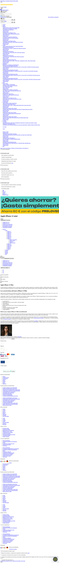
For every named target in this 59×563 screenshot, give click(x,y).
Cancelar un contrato (13, 549)
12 (5, 267)
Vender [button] (5, 7)
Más (3, 146)
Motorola (4, 383)
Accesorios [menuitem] (5, 121)
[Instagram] (1, 349)
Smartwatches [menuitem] (5, 102)
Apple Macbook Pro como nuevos (9, 391)
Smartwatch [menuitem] (22, 122)
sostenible (36, 320)
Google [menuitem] (10, 27)
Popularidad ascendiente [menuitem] (7, 227)
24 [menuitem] (3, 271)
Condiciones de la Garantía (8, 432)
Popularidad (5, 220)
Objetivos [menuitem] (8, 84)
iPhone (4, 376)
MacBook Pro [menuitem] (16, 64)
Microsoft (4, 414)
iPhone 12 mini (12, 242)
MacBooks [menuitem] (5, 63)
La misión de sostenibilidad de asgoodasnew (11, 448)
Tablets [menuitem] (4, 45)
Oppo (4, 382)
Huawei (6, 252)
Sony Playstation (6, 416)
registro (13, 338)
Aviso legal (5, 445)
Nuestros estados (6, 428)
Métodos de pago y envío (7, 431)
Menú (1, 0)
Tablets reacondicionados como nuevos (10, 388)
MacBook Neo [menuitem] (5, 64)
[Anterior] (3, 190)
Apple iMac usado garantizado (8, 392)
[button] (6, 6)
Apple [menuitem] (4, 27)
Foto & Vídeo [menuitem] (5, 83)
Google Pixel (5, 378)
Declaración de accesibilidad (8, 453)
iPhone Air (9, 232)
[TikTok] (7, 349)
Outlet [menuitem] (4, 25)
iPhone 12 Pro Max (15, 148)
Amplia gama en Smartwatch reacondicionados (11, 390)
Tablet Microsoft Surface (7, 393)
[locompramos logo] (0, 368)
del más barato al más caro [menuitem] (7, 225)
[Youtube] (4, 349)
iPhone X (9, 246)
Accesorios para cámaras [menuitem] (29, 122)
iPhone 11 (9, 243)
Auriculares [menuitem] (5, 122)
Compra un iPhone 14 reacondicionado (10, 387)
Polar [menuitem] (16, 103)
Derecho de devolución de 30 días (9, 434)
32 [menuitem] (3, 272)
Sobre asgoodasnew (6, 440)
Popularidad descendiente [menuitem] (7, 226)
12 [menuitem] (3, 269)
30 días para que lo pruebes (39, 317)
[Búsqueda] (12, 20)
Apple (7, 148)
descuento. (20, 336)
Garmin (4, 420)
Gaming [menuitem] (35, 122)
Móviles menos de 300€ (7, 405)
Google (6, 251)
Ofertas (4, 148)
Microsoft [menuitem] (10, 46)
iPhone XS (9, 244)
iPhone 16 (9, 233)
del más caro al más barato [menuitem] (7, 224)
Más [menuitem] (18, 27)
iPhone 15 (9, 234)
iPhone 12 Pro (22, 148)
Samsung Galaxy (6, 377)
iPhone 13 (9, 237)
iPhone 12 (10, 148)
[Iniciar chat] (1, 8)
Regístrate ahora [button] (3, 17)
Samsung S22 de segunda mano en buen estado (11, 389)
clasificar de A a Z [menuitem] (6, 223)
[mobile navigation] (1, 2)
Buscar (4, 0)
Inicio (1, 148)
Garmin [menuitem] (13, 103)
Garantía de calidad (6, 429)
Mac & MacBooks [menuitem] (16, 122)
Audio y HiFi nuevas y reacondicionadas (10, 404)
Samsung (6, 250)
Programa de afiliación (7, 451)
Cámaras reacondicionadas (7, 394)
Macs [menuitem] (4, 82)
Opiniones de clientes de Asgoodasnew (10, 441)
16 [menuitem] (3, 270)
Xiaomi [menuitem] (16, 27)
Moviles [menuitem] (8, 122)
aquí (12, 163)
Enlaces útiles (15, 0)
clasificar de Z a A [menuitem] (6, 222)
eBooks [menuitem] (21, 46)
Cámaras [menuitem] (4, 84)
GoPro (4, 411)
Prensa (4, 442)
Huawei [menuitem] (13, 27)
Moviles (4, 229)
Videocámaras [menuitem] (12, 84)
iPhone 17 (9, 231)
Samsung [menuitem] (7, 27)
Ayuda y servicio (6, 436)
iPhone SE (9, 236)
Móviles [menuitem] (4, 26)
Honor (4, 380)
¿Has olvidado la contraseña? (53, 17)
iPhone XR (9, 245)
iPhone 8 (9, 247)
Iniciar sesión (9, 17)
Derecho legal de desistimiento (8, 430)
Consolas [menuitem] (4, 120)
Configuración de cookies (7, 454)
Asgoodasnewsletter (6, 435)
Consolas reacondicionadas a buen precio (10, 395)
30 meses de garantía (6, 433)
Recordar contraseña (5, 16)
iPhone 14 (9, 235)
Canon (4, 419)
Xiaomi (6, 253)
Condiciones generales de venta (8, 443)
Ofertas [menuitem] (4, 24)
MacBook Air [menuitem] (10, 64)
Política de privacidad (7, 444)
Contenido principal (9, 0)
